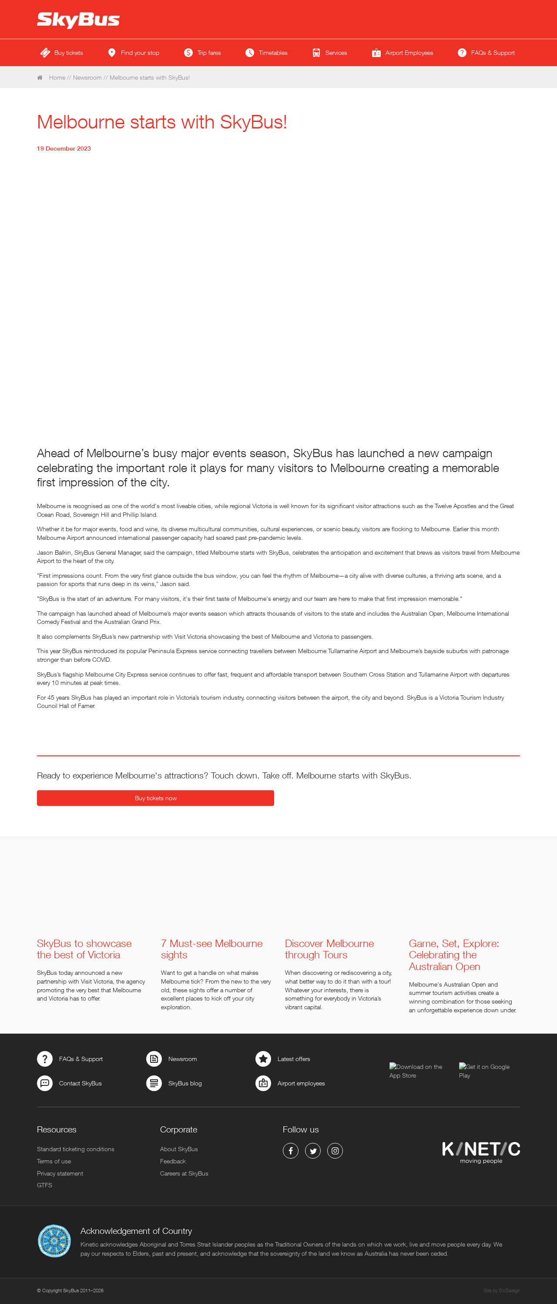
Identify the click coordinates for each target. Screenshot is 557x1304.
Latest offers (294, 1058)
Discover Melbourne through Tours (329, 948)
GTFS (44, 1185)
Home (56, 77)
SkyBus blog (185, 1083)
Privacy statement (60, 1173)
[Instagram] (335, 1151)
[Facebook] (291, 1151)
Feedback (173, 1161)
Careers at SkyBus (184, 1173)
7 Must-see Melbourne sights (211, 948)
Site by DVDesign (502, 1290)
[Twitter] (313, 1151)
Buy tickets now (156, 798)
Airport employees (301, 1083)
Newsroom (87, 77)
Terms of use (54, 1161)
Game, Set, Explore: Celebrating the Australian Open (454, 954)
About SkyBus (179, 1148)
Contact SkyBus (80, 1083)
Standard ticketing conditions (75, 1148)
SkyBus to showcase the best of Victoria (84, 948)
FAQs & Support (81, 1058)
